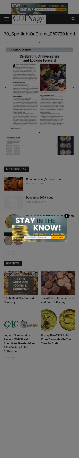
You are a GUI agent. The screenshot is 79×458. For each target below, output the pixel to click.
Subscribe (58, 237)
